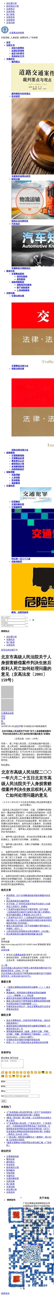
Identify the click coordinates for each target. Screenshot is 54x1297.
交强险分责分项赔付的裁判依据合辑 (23, 1040)
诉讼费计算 (11, 3)
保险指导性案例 (24, 285)
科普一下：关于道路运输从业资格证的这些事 (27, 1042)
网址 (3, 1091)
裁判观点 (10, 1162)
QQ (2, 1096)
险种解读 (10, 1170)
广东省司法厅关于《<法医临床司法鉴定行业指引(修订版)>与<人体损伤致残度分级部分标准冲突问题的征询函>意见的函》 (29, 920)
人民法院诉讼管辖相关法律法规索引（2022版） (28, 931)
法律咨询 (10, 17)
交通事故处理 (18, 458)
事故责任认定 (18, 461)
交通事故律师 (19, 955)
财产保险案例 (23, 287)
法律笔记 (10, 9)
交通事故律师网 (16, 33)
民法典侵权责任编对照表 (17, 901)
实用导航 (10, 11)
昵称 (3, 1081)
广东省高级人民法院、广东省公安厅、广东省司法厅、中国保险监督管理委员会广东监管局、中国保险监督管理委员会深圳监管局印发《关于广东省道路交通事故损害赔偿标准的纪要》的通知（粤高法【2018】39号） (28, 1128)
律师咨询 (5, 1293)
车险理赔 (16, 475)
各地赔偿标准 (18, 466)
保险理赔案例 (18, 282)
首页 (3, 650)
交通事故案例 (18, 274)
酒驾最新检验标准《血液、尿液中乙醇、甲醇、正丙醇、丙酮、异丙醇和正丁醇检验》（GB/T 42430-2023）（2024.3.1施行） (28, 1034)
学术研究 (10, 1165)
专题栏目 (10, 639)
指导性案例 (22, 276)
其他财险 (16, 480)
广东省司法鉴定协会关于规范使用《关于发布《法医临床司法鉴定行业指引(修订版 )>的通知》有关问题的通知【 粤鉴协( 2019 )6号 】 (28, 912)
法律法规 (9, 650)
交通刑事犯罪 (12, 1178)
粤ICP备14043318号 (32, 1244)
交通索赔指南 (18, 455)
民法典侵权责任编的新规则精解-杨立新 (24, 934)
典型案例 (21, 279)
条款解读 (16, 483)
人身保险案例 (23, 290)
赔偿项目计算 (12, 6)
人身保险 (16, 477)
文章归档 (10, 23)
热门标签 (10, 14)
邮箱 (3, 1086)
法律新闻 (10, 20)
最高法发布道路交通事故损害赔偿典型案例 (26, 998)
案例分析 (10, 1159)
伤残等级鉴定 (18, 469)
